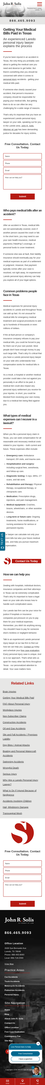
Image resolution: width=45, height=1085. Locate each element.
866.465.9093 (22, 20)
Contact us (29, 647)
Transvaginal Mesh (12, 813)
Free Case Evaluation (14, 1032)
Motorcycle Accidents (15, 986)
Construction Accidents (14, 722)
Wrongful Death (11, 768)
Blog (7, 1014)
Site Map (9, 1041)
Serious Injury (10, 774)
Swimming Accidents (13, 761)
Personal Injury (12, 995)
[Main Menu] (39, 4)
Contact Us (10, 1023)
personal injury (10, 79)
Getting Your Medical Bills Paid (18, 697)
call (37, 1083)
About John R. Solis (14, 1019)
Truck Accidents (12, 981)
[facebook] (7, 1051)
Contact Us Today (26, 561)
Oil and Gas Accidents (14, 728)
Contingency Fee (13, 1036)
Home (7, 1010)
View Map (9, 964)
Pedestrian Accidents (14, 990)
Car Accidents (11, 977)
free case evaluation (30, 650)
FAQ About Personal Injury (16, 704)
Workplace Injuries (12, 710)
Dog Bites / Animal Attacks (16, 745)
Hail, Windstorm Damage (15, 807)
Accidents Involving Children (17, 801)
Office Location (12, 1027)
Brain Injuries (9, 691)
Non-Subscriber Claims (14, 716)
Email (7, 1083)
